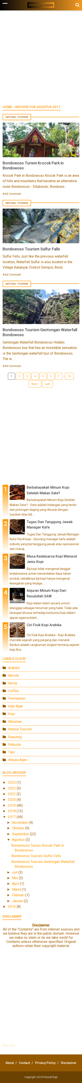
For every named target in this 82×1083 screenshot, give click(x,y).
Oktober (18, 828)
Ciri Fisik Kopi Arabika (44, 625)
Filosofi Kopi (50, 1077)
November (20, 822)
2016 (12, 907)
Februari (18, 895)
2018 (12, 811)
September (21, 834)
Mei (15, 878)
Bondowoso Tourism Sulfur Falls (31, 249)
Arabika (13, 668)
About (9, 1063)
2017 (12, 817)
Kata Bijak (15, 706)
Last (47, 384)
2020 (12, 800)
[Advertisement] (41, 60)
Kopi (11, 714)
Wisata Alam (17, 760)
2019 (12, 805)
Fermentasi (16, 698)
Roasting (15, 737)
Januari (18, 901)
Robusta (14, 745)
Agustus (19, 840)
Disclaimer (69, 1063)
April (16, 884)
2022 (12, 794)
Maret (17, 889)
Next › (34, 384)
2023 (12, 788)
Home (7, 107)
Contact (24, 1063)
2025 (12, 782)
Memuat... (10, 1045)
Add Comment (12, 193)
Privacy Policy (45, 1063)
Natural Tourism (17, 117)
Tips (11, 752)
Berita (12, 683)
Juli (15, 872)
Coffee (13, 691)
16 (69, 376)
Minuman (15, 722)
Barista (13, 675)
